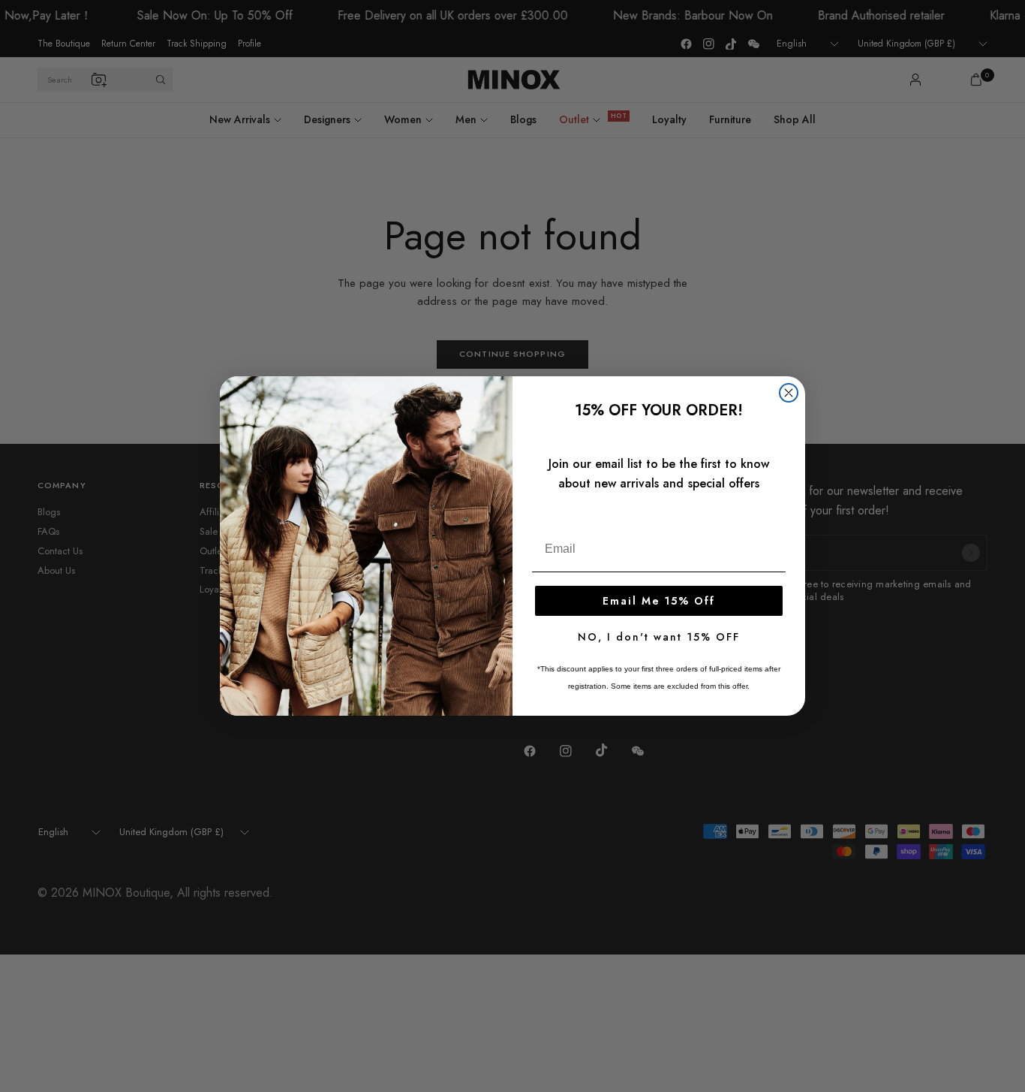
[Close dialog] (789, 393)
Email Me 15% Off (659, 600)
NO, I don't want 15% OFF (659, 636)
